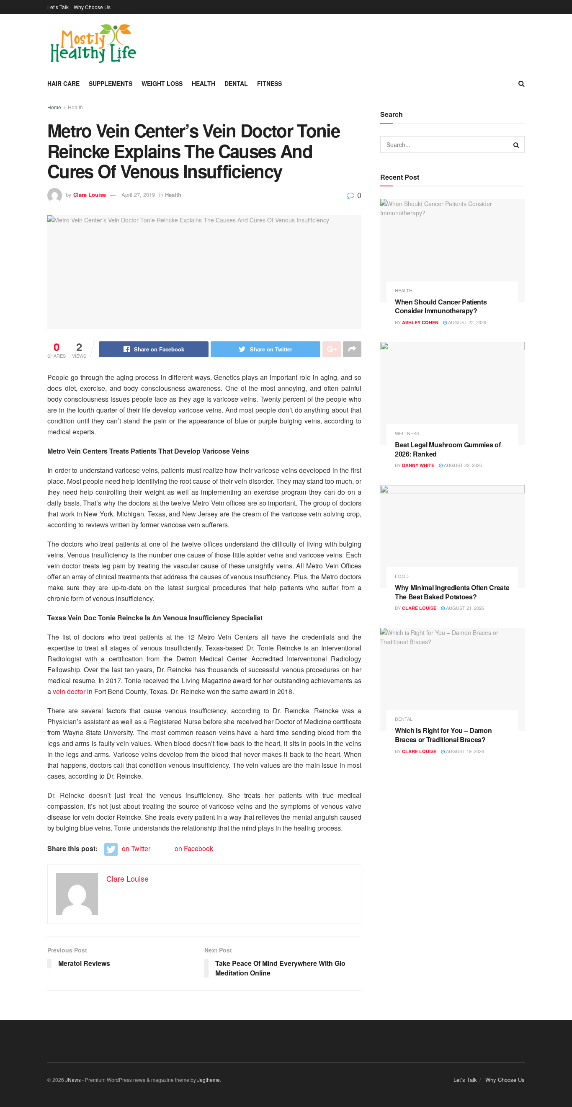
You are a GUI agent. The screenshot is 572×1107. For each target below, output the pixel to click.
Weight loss (162, 83)
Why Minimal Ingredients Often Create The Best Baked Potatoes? (452, 592)
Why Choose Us (92, 6)
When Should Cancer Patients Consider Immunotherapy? (441, 306)
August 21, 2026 (464, 607)
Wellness (407, 433)
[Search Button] (516, 144)
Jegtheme (208, 1079)
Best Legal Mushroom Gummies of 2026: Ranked (447, 449)
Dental (236, 83)
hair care (63, 83)
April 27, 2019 (138, 195)
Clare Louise (89, 195)
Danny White (418, 465)
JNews (73, 1079)
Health (203, 83)
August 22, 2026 (466, 322)
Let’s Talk (58, 6)
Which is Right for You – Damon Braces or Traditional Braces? (443, 734)
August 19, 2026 (464, 751)
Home (54, 107)
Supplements (110, 83)
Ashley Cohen (420, 322)
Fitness (269, 83)
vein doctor (69, 691)
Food (402, 576)
